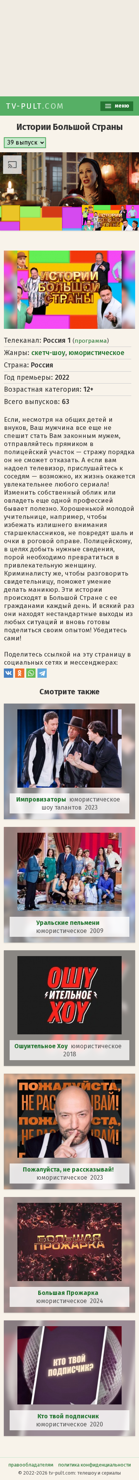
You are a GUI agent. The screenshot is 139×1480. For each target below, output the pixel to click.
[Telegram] (42, 676)
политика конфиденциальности (94, 1465)
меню (121, 106)
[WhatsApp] (31, 676)
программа (91, 340)
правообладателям (30, 1465)
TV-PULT (35, 106)
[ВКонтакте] (8, 676)
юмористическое (96, 353)
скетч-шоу (48, 353)
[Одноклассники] (19, 676)
